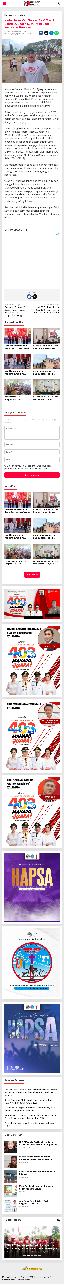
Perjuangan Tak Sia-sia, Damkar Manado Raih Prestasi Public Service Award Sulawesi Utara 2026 (45, 372)
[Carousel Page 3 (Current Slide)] (32, 1255)
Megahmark (43, 1277)
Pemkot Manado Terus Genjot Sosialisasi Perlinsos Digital (15, 398)
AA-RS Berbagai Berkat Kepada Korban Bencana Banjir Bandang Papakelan (47, 308)
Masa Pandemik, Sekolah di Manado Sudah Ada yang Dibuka (36, 1187)
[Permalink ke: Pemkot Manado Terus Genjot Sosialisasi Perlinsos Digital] (17, 386)
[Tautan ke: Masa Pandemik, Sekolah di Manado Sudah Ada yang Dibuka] (10, 1190)
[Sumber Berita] (33, 3)
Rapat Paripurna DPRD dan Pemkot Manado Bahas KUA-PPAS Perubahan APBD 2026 (45, 347)
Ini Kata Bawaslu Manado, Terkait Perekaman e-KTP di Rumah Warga (35, 1158)
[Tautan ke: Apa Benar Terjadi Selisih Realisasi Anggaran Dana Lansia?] (10, 1205)
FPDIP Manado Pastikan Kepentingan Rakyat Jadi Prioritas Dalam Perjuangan (38, 1143)
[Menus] (4, 3)
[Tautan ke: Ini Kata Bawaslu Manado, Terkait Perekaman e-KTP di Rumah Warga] (10, 1161)
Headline (7, 34)
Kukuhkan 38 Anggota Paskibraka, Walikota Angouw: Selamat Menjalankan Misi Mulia (15, 372)
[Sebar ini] (41, 33)
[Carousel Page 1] (24, 1255)
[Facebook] (29, 296)
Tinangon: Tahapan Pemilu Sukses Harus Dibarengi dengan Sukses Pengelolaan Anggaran (17, 310)
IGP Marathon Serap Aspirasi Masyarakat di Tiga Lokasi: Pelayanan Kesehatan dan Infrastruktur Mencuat (31, 1245)
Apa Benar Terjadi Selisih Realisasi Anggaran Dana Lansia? (35, 1202)
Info (13, 34)
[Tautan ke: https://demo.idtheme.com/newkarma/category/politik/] (58, 1220)
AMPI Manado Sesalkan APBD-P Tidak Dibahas (37, 1172)
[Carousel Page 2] (28, 1255)
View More (32, 574)
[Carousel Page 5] (39, 1255)
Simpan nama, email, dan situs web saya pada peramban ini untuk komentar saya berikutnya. (27, 467)
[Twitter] (34, 296)
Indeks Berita (24, 1279)
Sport (18, 34)
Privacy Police (8, 1279)
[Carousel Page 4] (35, 1255)
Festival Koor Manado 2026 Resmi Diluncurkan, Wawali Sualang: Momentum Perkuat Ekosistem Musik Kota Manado (17, 347)
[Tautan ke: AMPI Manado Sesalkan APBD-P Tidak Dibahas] (10, 1176)
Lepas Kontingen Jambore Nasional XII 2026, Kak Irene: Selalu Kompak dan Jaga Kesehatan (45, 398)
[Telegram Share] (51, 33)
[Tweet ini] (46, 33)
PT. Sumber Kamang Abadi (14, 1277)
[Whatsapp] (56, 33)
